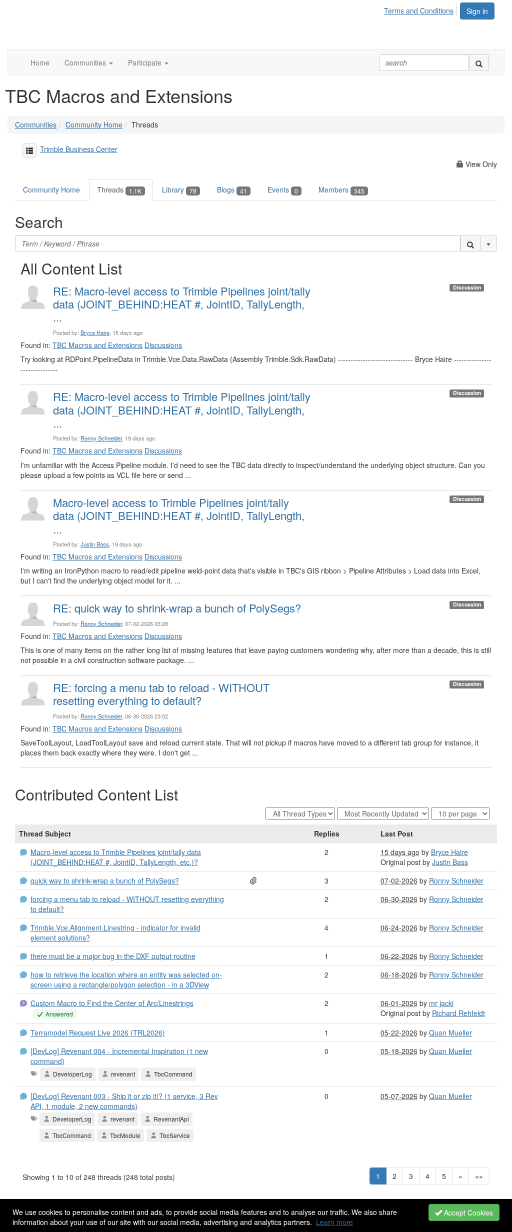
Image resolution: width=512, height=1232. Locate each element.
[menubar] (421, 9)
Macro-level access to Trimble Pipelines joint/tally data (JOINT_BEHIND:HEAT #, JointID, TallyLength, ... (178, 515)
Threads (119, 189)
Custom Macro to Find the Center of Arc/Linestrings (112, 1003)
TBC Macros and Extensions (97, 345)
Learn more (334, 1222)
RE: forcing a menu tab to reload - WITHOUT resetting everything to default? (161, 694)
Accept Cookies (467, 1213)
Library (179, 189)
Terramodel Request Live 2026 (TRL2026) (97, 1033)
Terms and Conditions (419, 11)
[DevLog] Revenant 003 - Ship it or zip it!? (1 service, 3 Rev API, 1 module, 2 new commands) (124, 1101)
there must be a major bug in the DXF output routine (113, 956)
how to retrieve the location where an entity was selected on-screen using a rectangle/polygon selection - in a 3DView (126, 980)
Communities (35, 125)
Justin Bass (94, 544)
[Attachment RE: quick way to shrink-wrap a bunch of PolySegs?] (255, 881)
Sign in (477, 11)
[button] (88, 62)
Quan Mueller (450, 1033)
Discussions (163, 345)
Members (341, 189)
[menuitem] (421, 9)
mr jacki (441, 1003)
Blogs (232, 189)
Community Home (94, 125)
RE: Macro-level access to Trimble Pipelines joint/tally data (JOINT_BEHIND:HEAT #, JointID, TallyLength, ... (181, 304)
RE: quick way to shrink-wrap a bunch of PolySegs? (177, 608)
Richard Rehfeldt (458, 1013)
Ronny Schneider (101, 438)
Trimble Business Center (79, 149)
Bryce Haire (95, 332)
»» (479, 1176)
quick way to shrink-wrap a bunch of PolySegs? (104, 881)
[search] (479, 62)
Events (283, 189)
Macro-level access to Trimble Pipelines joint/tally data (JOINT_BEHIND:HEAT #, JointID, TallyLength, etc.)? (115, 857)
